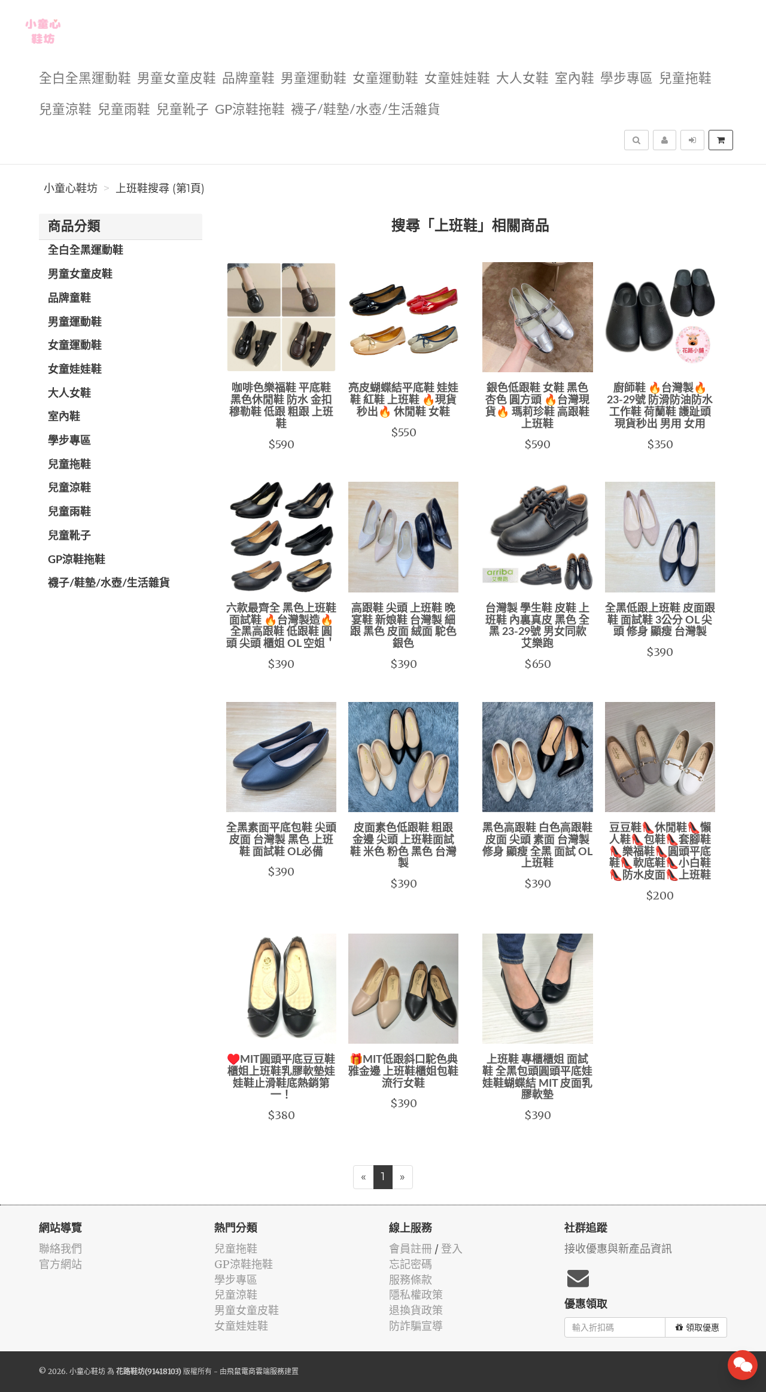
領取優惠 (702, 1327)
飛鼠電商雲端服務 (255, 1371)
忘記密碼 (410, 1264)
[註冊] (664, 140)
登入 (452, 1249)
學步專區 (626, 78)
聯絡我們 (60, 1249)
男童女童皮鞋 (176, 78)
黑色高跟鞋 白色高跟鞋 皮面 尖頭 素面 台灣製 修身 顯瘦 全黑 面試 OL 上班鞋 (537, 846)
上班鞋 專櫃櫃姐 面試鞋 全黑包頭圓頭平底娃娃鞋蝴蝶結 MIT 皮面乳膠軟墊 (537, 1077)
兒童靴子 (182, 110)
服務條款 (410, 1280)
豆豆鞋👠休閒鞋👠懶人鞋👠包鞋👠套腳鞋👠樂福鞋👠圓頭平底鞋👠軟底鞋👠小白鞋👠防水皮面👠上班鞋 (660, 852)
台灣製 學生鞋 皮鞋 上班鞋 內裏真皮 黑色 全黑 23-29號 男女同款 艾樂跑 (537, 626)
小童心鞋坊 (71, 188)
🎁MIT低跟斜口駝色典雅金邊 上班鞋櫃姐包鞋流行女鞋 (403, 1071)
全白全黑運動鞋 (85, 78)
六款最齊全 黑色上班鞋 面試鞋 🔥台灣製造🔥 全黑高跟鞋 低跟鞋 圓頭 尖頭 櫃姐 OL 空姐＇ (281, 626)
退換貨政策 (416, 1310)
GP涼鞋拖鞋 (250, 110)
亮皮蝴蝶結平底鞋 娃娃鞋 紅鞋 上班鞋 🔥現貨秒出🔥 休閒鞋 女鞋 (403, 400)
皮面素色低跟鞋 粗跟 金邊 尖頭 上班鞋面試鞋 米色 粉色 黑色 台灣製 (403, 846)
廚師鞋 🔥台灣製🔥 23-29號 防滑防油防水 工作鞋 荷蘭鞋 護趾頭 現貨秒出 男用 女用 (660, 406)
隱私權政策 (416, 1295)
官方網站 (60, 1264)
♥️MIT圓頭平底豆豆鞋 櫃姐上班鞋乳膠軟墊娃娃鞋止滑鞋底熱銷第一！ (281, 1077)
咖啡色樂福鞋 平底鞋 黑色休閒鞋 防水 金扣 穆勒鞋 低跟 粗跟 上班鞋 (281, 406)
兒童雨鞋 (124, 110)
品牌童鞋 (248, 78)
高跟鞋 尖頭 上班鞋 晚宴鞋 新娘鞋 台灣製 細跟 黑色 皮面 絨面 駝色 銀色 (403, 626)
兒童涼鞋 (65, 110)
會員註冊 (410, 1249)
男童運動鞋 (313, 78)
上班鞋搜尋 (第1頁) (160, 188)
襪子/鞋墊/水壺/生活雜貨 (365, 110)
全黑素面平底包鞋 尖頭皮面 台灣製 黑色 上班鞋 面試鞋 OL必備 (281, 840)
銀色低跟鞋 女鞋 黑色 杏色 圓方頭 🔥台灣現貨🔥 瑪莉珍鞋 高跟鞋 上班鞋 (537, 406)
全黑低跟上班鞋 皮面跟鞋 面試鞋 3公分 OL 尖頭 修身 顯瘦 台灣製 (660, 620)
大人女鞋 (522, 78)
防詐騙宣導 (416, 1326)
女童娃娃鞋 (457, 78)
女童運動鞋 (385, 78)
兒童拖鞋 (685, 78)
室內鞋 (574, 78)
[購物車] (721, 140)
